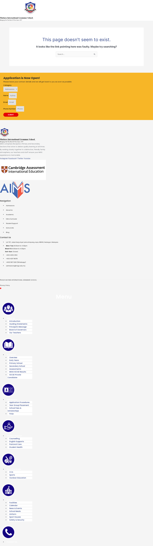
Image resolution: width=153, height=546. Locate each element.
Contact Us (12, 542)
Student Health (16, 447)
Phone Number (9, 109)
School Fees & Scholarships (14, 409)
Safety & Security (16, 520)
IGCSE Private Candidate (14, 376)
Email (5, 102)
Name (6, 95)
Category (7, 85)
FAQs (11, 414)
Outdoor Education (17, 478)
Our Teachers (15, 332)
